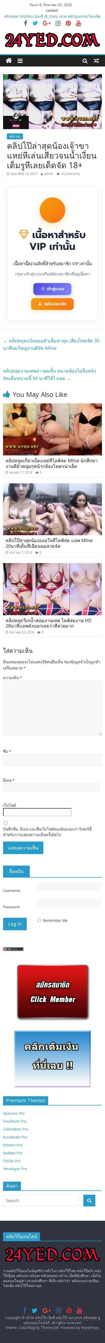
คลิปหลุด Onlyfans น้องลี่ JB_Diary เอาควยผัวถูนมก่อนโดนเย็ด (52, 16)
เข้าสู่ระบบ (55, 289)
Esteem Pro (12, 1145)
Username (11, 890)
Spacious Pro (14, 1113)
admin (48, 174)
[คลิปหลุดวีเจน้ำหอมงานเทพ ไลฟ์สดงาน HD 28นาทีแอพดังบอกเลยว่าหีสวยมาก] (52, 566)
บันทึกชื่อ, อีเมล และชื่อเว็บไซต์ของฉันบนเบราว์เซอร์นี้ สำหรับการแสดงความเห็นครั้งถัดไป (47, 831)
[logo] (52, 1247)
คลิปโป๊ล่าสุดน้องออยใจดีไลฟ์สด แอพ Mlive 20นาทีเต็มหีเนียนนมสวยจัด (49, 543)
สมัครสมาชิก (55, 304)
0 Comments (70, 174)
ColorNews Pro (15, 1129)
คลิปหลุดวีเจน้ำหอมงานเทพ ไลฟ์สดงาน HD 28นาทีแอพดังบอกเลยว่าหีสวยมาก (48, 623)
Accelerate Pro (15, 1137)
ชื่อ (7, 751)
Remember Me (55, 920)
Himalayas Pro (15, 1168)
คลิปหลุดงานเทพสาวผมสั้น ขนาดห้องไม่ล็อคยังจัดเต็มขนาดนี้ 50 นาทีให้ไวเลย (49, 374)
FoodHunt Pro (15, 1121)
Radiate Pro (12, 1152)
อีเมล (9, 780)
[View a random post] (96, 60)
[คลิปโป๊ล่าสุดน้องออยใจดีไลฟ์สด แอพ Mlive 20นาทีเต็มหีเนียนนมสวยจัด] (52, 486)
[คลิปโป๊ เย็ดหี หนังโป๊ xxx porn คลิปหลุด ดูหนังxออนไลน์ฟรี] (9, 60)
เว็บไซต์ (9, 805)
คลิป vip (14, 136)
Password (11, 906)
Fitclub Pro (12, 1160)
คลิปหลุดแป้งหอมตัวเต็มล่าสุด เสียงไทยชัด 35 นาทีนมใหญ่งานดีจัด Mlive (51, 344)
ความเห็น (12, 677)
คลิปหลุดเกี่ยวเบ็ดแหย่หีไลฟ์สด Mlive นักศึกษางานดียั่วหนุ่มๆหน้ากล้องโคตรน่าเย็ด (52, 463)
